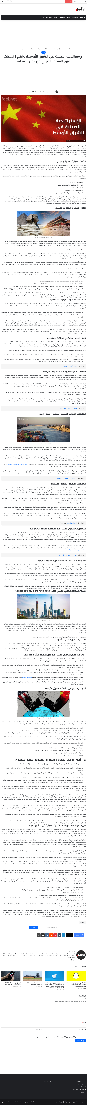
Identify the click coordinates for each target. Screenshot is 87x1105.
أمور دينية (45, 17)
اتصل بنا (22, 1102)
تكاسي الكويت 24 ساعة (78, 1089)
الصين (82, 922)
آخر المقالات (82, 17)
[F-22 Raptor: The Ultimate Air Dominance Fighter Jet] (32, 976)
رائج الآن (56, 17)
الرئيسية (66, 48)
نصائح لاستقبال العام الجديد (68, 408)
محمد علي (53, 91)
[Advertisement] (43, 33)
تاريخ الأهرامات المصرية (69, 366)
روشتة (82, 1086)
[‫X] (69, 960)
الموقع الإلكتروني (38, 1029)
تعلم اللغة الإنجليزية (27, 677)
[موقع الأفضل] (80, 9)
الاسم (84, 1022)
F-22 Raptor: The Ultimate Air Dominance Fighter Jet (34, 984)
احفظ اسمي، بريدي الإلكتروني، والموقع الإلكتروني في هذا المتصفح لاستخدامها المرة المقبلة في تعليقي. (60, 1037)
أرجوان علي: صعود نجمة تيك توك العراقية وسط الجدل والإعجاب (11, 984)
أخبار (62, 48)
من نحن (27, 1102)
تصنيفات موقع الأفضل (64, 17)
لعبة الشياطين (72, 523)
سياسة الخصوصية (6, 1102)
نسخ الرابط (33, 927)
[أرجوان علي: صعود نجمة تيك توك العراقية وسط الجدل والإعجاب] (10, 976)
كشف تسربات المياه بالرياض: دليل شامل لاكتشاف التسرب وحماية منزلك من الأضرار (44, 1)
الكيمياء (82, 1092)
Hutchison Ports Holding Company (16, 464)
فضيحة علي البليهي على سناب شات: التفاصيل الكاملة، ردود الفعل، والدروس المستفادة (76, 984)
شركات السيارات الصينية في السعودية (75, 550)
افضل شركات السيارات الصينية (67, 555)
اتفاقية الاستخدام (15, 1102)
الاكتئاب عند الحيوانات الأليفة (66, 478)
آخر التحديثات (74, 17)
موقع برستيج (81, 1083)
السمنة (51, 17)
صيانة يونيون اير (80, 1081)
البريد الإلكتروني (81, 1029)
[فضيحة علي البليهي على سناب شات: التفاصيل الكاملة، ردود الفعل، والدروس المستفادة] (76, 976)
